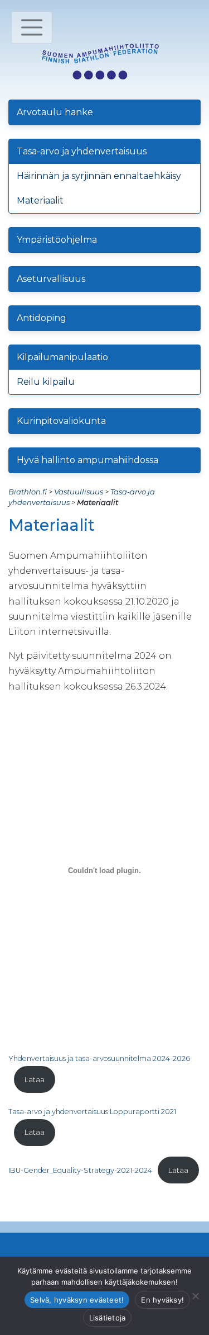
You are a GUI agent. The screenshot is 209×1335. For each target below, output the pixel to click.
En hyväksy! (162, 1299)
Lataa (35, 1079)
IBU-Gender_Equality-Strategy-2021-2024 (80, 1170)
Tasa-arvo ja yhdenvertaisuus (82, 151)
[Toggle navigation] (31, 27)
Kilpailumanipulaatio (62, 357)
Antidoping (41, 318)
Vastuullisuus (78, 491)
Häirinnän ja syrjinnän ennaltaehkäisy (99, 176)
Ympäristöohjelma (57, 239)
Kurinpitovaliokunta (61, 421)
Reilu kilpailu (46, 381)
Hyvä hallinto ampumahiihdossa (87, 460)
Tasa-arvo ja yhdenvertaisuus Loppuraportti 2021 (92, 1111)
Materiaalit (40, 200)
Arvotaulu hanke (55, 112)
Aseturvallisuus (51, 278)
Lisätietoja (107, 1317)
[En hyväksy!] (195, 1295)
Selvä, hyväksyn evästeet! (77, 1299)
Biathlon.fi (27, 491)
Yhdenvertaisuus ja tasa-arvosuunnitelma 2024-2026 (99, 1058)
